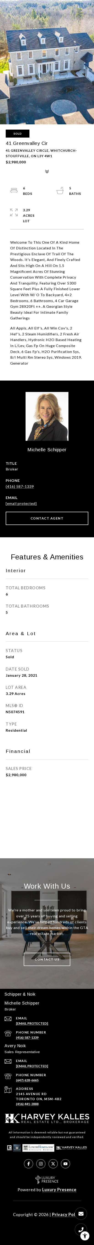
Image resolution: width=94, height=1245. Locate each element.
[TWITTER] (53, 1163)
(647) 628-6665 (27, 1080)
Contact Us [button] (47, 959)
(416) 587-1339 (20, 486)
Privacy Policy (66, 1214)
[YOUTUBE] (65, 1163)
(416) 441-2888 (27, 1104)
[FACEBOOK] (28, 1163)
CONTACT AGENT (47, 518)
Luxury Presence (59, 1189)
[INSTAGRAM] (40, 1163)
